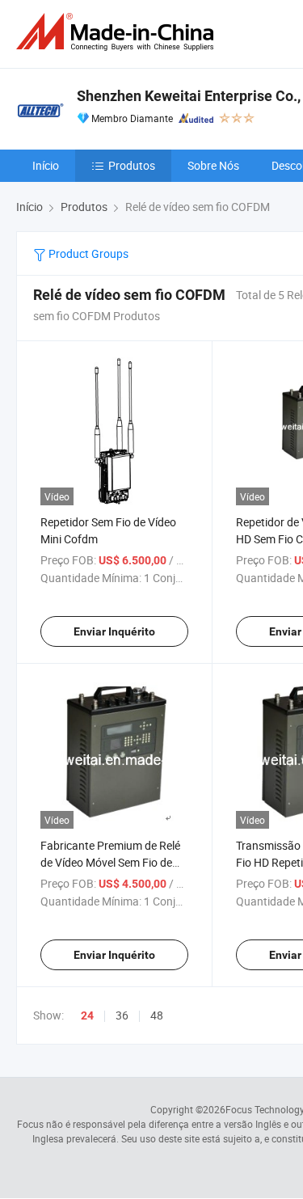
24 (87, 1015)
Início (45, 165)
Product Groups (87, 253)
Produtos (131, 165)
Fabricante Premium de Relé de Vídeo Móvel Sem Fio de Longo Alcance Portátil (110, 862)
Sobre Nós (213, 165)
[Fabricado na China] (118, 32)
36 (122, 1015)
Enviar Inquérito (114, 631)
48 (156, 1015)
